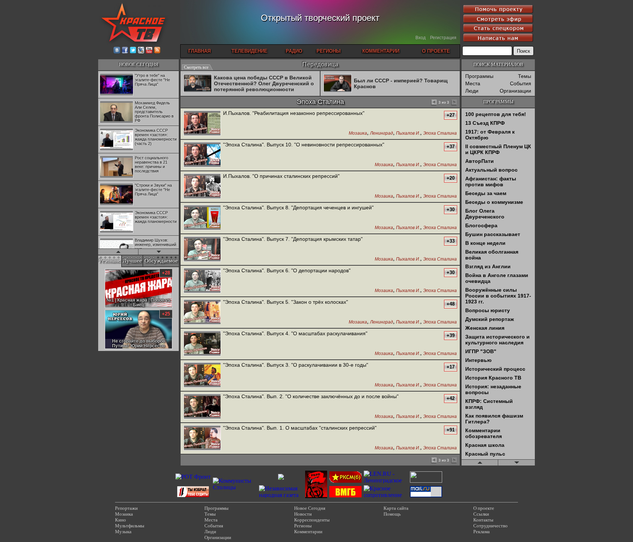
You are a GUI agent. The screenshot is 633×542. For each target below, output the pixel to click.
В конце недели (485, 243)
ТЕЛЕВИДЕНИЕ (249, 51)
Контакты (483, 520)
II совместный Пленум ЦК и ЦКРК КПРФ (498, 149)
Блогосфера (481, 225)
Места (472, 83)
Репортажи (126, 508)
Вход (420, 37)
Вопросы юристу (487, 310)
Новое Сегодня (309, 508)
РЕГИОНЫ (328, 51)
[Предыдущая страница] (433, 103)
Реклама (481, 531)
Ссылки (481, 514)
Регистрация (443, 37)
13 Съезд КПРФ (485, 123)
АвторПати (479, 161)
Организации (515, 91)
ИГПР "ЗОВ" (480, 351)
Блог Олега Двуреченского (484, 214)
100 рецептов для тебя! (495, 114)
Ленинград (381, 133)
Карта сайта (396, 508)
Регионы (303, 525)
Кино (120, 520)
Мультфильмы (129, 525)
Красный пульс (485, 454)
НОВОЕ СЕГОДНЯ (138, 64)
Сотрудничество (490, 525)
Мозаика (358, 133)
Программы (479, 76)
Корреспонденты (312, 520)
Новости (303, 514)
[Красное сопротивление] (386, 495)
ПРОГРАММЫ (498, 101)
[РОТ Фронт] (193, 477)
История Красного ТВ (493, 378)
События (520, 83)
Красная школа (484, 445)
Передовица (320, 64)
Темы (524, 76)
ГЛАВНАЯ (199, 51)
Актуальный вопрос (491, 170)
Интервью (478, 360)
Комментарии (308, 531)
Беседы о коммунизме (494, 202)
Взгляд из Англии (488, 266)
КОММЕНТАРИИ (380, 51)
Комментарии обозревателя (483, 433)
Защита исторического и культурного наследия (497, 339)
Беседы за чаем (485, 193)
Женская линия (484, 328)
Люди (471, 91)
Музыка (123, 531)
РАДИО (294, 51)
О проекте (483, 508)
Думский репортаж (489, 319)
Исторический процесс (495, 369)
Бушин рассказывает (492, 234)
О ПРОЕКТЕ (436, 51)
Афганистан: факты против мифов (490, 181)
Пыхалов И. (408, 133)
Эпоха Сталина (440, 133)
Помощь (392, 514)
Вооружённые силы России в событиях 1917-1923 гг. (498, 295)
